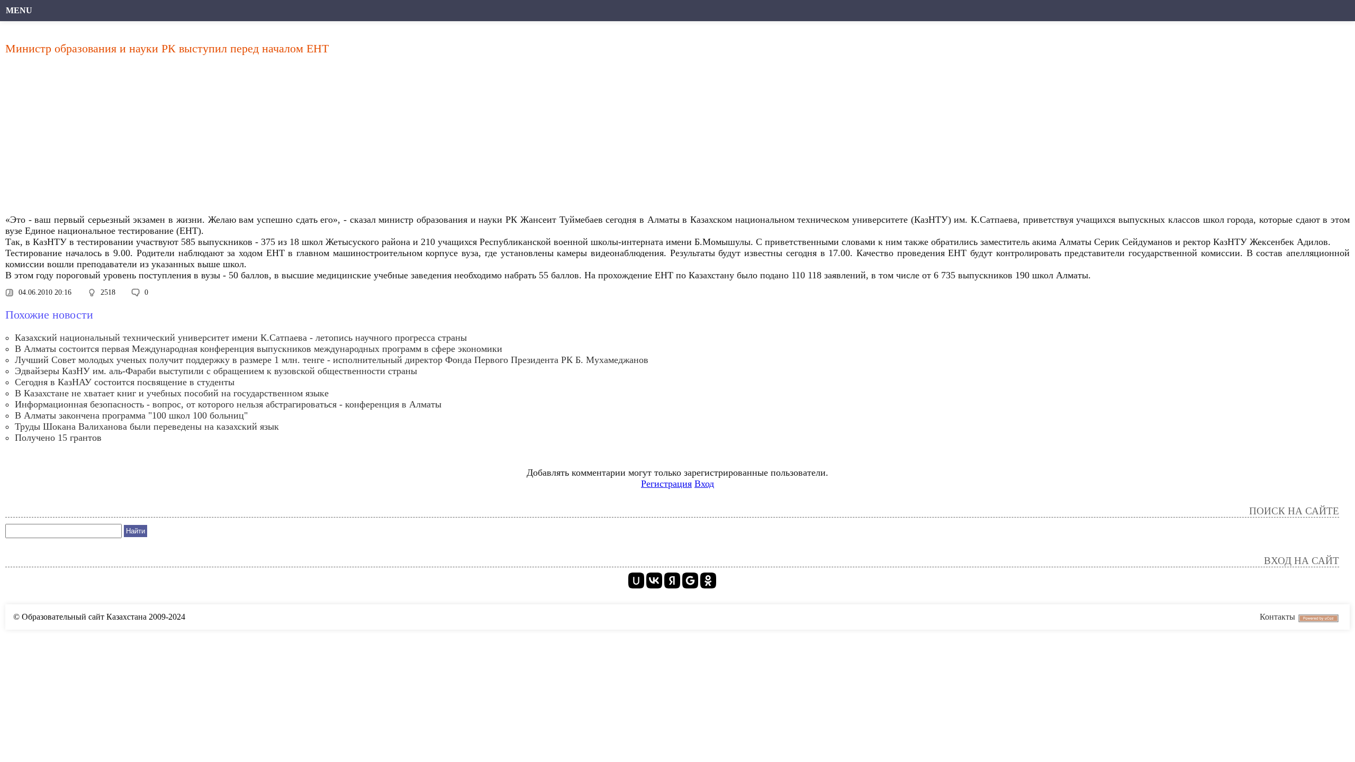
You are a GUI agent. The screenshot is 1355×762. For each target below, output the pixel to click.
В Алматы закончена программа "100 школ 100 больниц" (131, 415)
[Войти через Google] (690, 580)
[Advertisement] (325, 138)
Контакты (1277, 616)
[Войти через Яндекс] (672, 580)
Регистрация (666, 483)
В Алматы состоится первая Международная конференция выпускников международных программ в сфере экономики (258, 348)
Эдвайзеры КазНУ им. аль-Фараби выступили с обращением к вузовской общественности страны (216, 371)
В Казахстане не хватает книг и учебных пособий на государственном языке (172, 393)
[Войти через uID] (636, 580)
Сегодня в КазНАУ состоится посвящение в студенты (124, 382)
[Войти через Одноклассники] (708, 580)
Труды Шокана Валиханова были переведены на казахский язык (147, 426)
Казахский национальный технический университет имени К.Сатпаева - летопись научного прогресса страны (241, 337)
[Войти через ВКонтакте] (654, 580)
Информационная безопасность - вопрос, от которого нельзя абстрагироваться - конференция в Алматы (228, 404)
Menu (19, 10)
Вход (704, 483)
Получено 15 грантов (58, 437)
